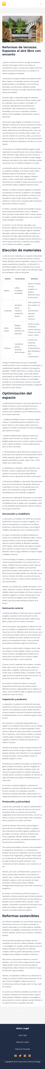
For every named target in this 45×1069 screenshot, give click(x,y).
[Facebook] (15, 1056)
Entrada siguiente (23, 1016)
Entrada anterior (22, 1010)
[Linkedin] (29, 1056)
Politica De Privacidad (22, 1049)
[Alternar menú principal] (40, 4)
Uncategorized (8, 58)
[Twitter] (20, 1056)
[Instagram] (25, 1056)
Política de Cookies (22, 1042)
